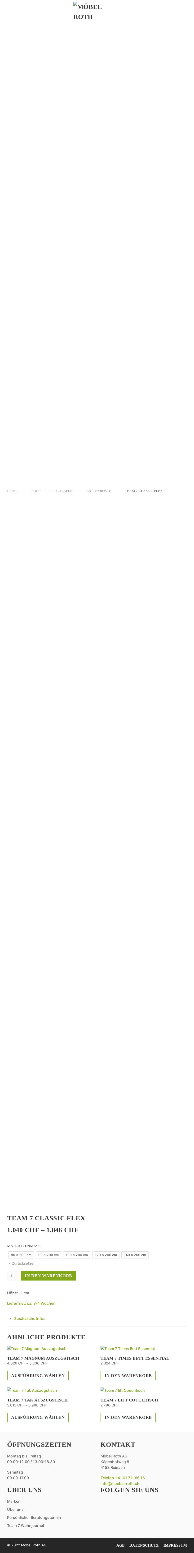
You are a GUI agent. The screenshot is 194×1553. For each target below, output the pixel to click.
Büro (22, 148)
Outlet (24, 416)
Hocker (26, 358)
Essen (21, 171)
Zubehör (27, 402)
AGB (120, 1545)
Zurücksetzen (23, 1263)
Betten (25, 244)
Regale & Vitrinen (43, 121)
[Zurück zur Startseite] (97, 12)
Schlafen (29, 232)
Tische (24, 218)
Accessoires (33, 156)
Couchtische (34, 86)
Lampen (26, 112)
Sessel (24, 95)
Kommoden (31, 253)
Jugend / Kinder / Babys (50, 297)
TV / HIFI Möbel (37, 130)
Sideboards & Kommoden (53, 69)
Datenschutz (144, 1545)
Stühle (25, 209)
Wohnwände (33, 139)
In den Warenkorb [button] (128, 1375)
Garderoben (33, 104)
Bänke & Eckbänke (43, 191)
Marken (25, 431)
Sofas (22, 51)
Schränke (29, 288)
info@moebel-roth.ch (120, 1483)
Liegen (24, 367)
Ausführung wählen (38, 1375)
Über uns (27, 447)
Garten (25, 320)
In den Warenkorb (48, 1275)
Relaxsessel (33, 60)
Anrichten (31, 183)
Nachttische (34, 279)
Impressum (175, 1545)
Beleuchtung (35, 376)
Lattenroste (34, 262)
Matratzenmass (23, 1246)
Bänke (23, 332)
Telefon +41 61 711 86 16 (123, 1477)
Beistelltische (38, 77)
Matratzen (31, 270)
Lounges (27, 349)
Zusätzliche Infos (29, 1318)
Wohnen (26, 39)
